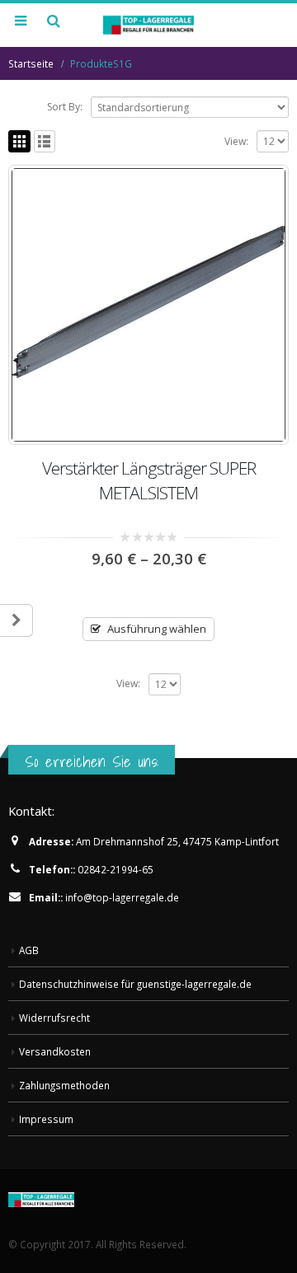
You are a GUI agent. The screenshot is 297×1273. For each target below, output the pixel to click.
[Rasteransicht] (19, 141)
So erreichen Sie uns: (91, 761)
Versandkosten (55, 1051)
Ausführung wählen (156, 628)
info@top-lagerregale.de (122, 897)
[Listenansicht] (45, 141)
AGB (29, 950)
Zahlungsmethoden (64, 1085)
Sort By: (64, 107)
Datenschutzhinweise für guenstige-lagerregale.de (135, 983)
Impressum (46, 1119)
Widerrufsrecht (54, 1017)
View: (236, 141)
